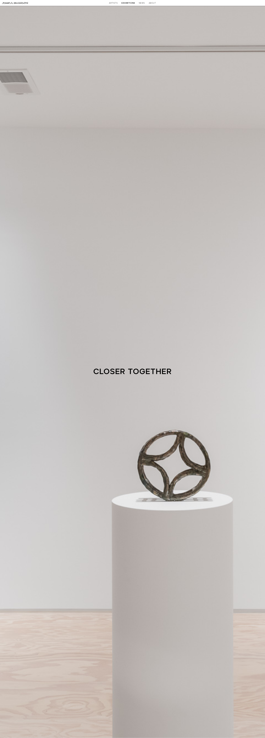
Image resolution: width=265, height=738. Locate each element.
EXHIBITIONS (128, 3)
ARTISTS (113, 3)
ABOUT (152, 3)
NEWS (142, 3)
